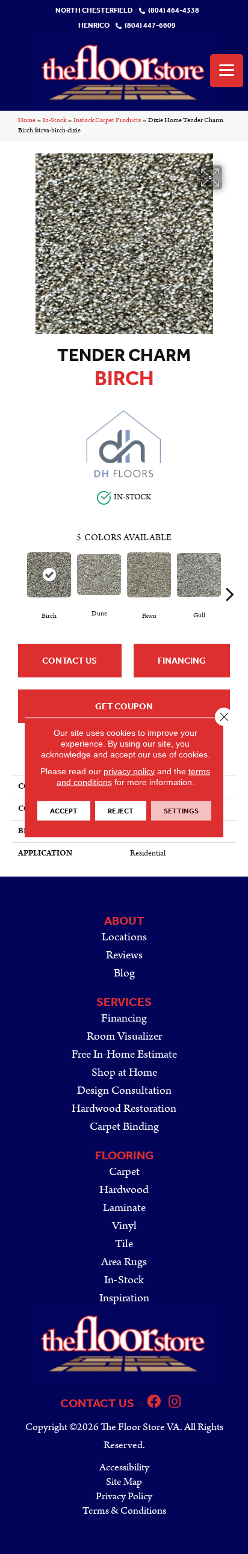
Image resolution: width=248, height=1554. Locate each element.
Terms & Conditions (124, 1510)
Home (27, 120)
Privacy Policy (124, 1496)
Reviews (124, 955)
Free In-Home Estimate (124, 1054)
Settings (181, 810)
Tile (124, 1244)
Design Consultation (124, 1090)
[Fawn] (149, 574)
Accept (64, 810)
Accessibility (124, 1467)
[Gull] (199, 574)
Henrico (94, 25)
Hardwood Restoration (124, 1108)
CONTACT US (97, 1403)
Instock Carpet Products (107, 120)
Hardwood (124, 1190)
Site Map (124, 1482)
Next (230, 576)
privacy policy (129, 770)
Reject (121, 810)
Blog (124, 973)
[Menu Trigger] (226, 70)
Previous (18, 576)
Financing (182, 660)
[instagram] (175, 1403)
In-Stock (54, 120)
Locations (124, 937)
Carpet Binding (124, 1126)
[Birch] (49, 574)
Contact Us (69, 660)
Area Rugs (124, 1262)
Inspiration (124, 1298)
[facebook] (154, 1403)
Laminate (124, 1208)
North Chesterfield (94, 10)
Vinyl (124, 1226)
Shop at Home (124, 1072)
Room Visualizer (124, 1036)
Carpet (124, 1172)
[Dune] (99, 574)
